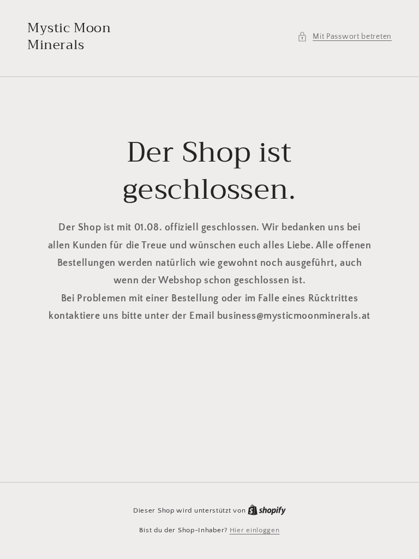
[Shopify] (267, 510)
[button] (344, 37)
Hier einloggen (255, 530)
